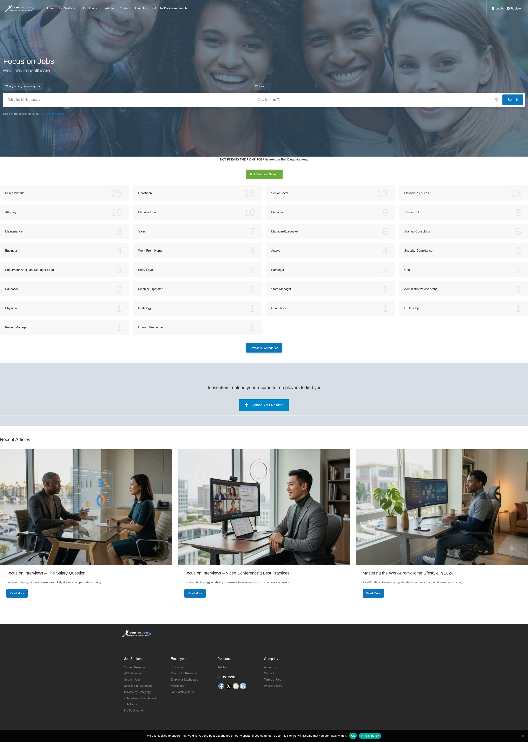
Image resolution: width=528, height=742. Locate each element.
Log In (499, 8)
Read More (17, 593)
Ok (353, 735)
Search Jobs (132, 679)
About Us (141, 8)
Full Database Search (264, 174)
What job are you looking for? (22, 86)
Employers (90, 8)
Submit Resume (134, 667)
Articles (110, 8)
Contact (125, 8)
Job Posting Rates (182, 692)
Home (50, 8)
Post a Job (178, 667)
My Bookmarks (134, 710)
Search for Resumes (184, 673)
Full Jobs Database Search (169, 8)
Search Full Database (138, 685)
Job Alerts (130, 704)
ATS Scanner (132, 673)
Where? (259, 86)
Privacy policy (370, 735)
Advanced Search (52, 113)
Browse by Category (137, 692)
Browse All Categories (264, 347)
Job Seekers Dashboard (140, 698)
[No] (523, 736)
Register (516, 8)
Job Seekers (67, 8)
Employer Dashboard (184, 679)
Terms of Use (272, 679)
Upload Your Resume (267, 405)
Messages (177, 685)
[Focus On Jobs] (20, 6)
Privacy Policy (273, 685)
